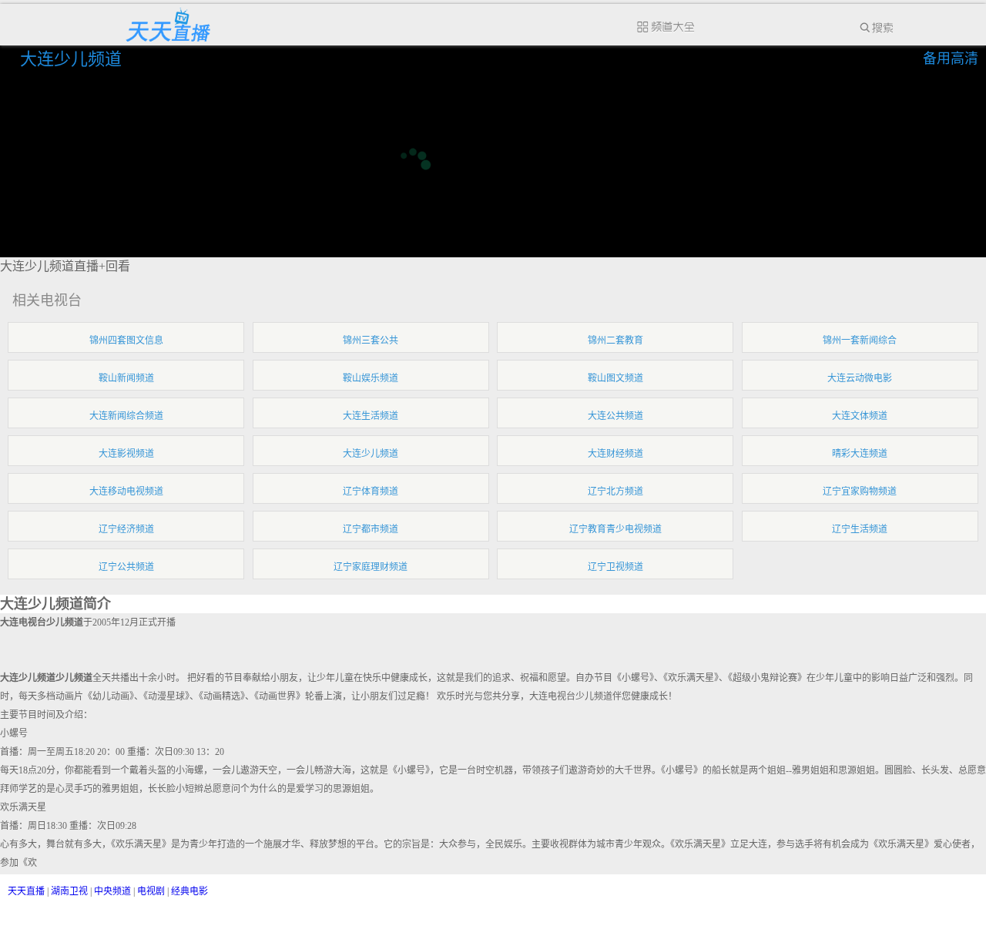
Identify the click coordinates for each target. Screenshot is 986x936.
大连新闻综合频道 (126, 416)
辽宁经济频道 (126, 529)
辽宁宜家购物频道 (860, 491)
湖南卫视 (69, 891)
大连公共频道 (615, 416)
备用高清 (950, 58)
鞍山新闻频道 (126, 378)
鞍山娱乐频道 (370, 378)
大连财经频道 (615, 453)
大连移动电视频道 (126, 491)
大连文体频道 (859, 416)
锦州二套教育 (615, 340)
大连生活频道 (370, 416)
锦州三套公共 (370, 340)
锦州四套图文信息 (126, 340)
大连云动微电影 (859, 378)
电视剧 (151, 891)
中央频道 (112, 891)
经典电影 (189, 891)
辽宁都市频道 (370, 529)
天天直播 (26, 891)
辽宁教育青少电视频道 (615, 529)
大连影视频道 (126, 453)
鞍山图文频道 (615, 378)
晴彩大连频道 (859, 453)
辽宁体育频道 (370, 491)
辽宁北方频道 (615, 491)
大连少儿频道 (73, 59)
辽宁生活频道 (859, 529)
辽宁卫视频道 (615, 567)
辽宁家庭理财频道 (370, 567)
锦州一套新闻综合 (860, 340)
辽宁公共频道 (126, 567)
